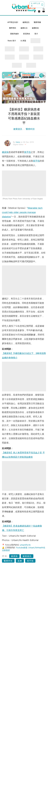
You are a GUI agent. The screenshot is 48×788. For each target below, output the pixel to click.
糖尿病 (5, 152)
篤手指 (27, 152)
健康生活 (24, 28)
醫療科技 (30, 129)
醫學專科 (12, 28)
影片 (36, 34)
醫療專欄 (37, 22)
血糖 (20, 560)
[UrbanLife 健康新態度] (24, 7)
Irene (18, 142)
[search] (44, 9)
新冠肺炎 (26, 34)
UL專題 (23, 41)
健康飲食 (35, 28)
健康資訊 (26, 22)
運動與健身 (14, 34)
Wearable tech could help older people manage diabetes (22, 212)
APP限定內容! (12, 22)
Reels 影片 (12, 41)
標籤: (5, 556)
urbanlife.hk (25, 545)
